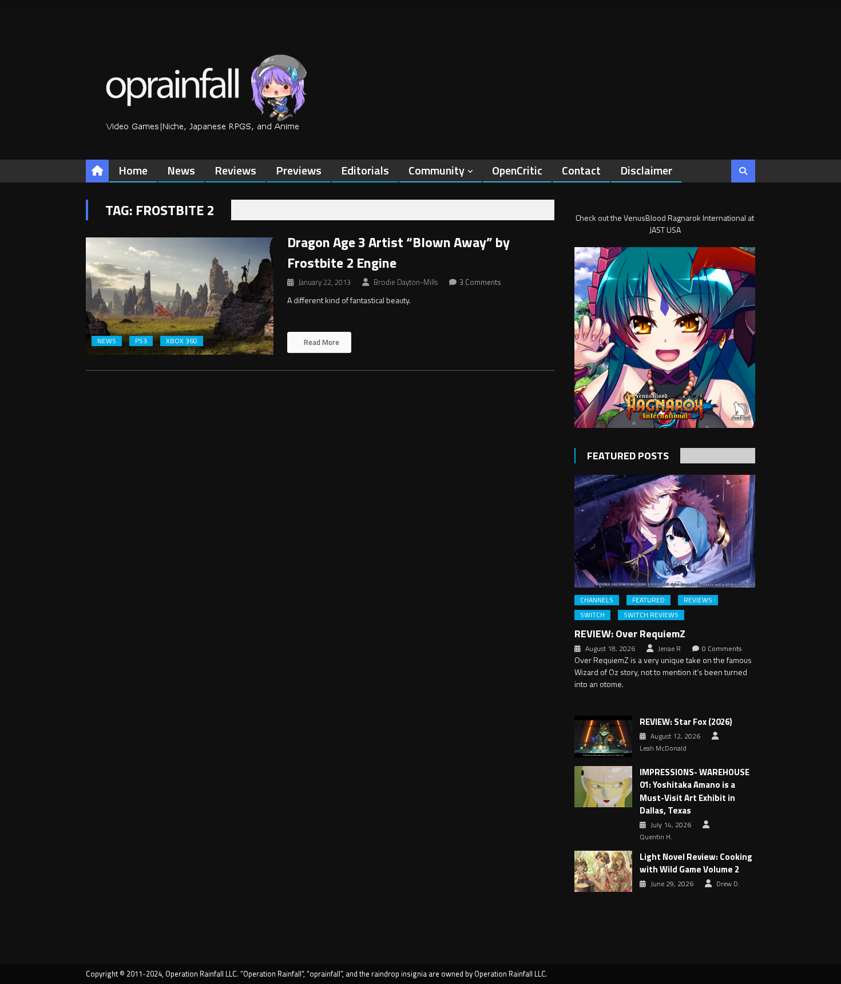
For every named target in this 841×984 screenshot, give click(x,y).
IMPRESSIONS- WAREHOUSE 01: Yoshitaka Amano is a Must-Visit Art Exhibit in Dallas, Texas (694, 792)
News (181, 170)
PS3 (141, 341)
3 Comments (480, 282)
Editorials (365, 170)
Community (436, 170)
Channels (596, 600)
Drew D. (728, 884)
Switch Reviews (651, 615)
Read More (320, 342)
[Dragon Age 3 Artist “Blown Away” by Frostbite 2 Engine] (179, 296)
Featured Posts (628, 455)
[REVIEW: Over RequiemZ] (664, 531)
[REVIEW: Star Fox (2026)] (603, 736)
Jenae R (669, 649)
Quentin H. (656, 837)
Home (133, 170)
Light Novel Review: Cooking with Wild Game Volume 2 (696, 863)
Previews (299, 170)
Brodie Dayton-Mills (406, 282)
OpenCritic (517, 170)
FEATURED (648, 600)
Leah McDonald (663, 748)
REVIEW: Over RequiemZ (629, 633)
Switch (592, 615)
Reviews (235, 170)
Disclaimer (646, 170)
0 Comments (721, 649)
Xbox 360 (181, 341)
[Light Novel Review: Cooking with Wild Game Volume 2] (603, 871)
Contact (581, 170)
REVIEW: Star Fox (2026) (686, 722)
